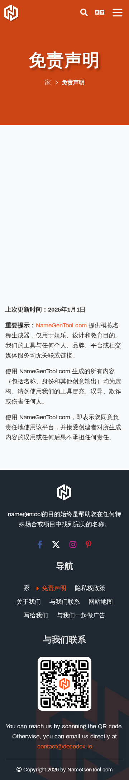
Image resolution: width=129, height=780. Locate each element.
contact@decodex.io (64, 746)
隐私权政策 (90, 588)
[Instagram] (73, 544)
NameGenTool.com (61, 325)
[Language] (99, 13)
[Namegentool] (11, 14)
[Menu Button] (117, 12)
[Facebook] (39, 544)
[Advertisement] (64, 218)
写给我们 (36, 615)
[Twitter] (56, 544)
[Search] (84, 13)
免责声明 (54, 588)
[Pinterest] (89, 544)
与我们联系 (64, 601)
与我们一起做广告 (81, 615)
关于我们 (28, 601)
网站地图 (101, 601)
